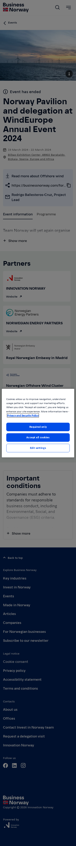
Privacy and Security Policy (23, 415)
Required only (38, 426)
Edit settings (38, 447)
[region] (38, 423)
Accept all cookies (37, 437)
